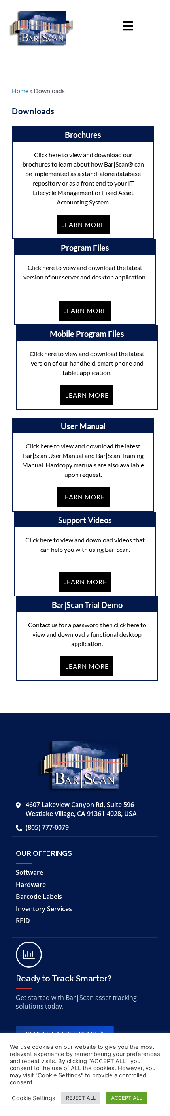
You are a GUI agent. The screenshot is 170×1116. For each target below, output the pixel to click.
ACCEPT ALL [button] (126, 1098)
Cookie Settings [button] (33, 1098)
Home (20, 90)
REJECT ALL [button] (81, 1098)
